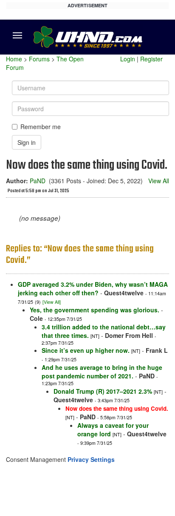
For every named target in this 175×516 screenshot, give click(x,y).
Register (151, 59)
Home (14, 59)
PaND (37, 180)
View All (158, 180)
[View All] (51, 302)
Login (127, 59)
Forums (39, 59)
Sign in (26, 142)
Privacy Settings (91, 459)
